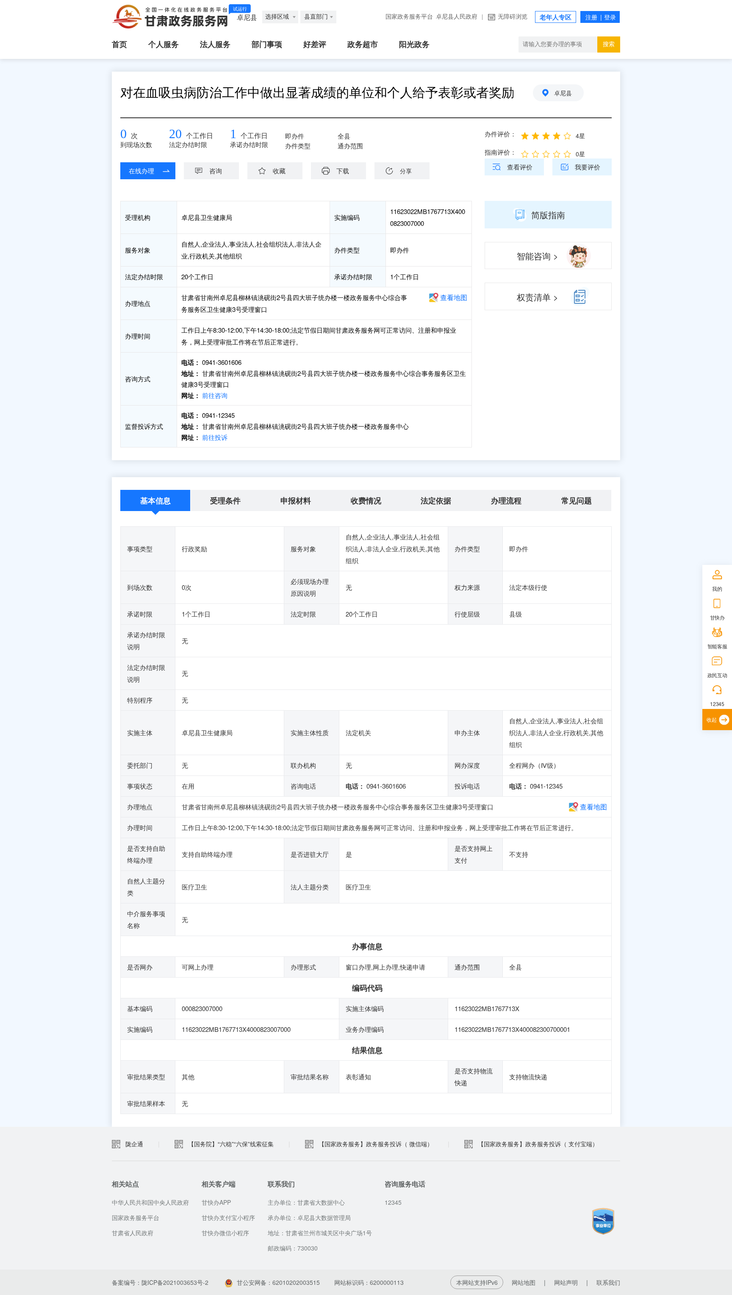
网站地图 (523, 1282)
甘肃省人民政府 (132, 1232)
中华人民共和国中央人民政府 (150, 1202)
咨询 (215, 170)
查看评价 (519, 166)
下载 (342, 170)
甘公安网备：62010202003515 (278, 1282)
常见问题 (576, 500)
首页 (119, 44)
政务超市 (362, 44)
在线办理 (141, 170)
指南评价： (500, 151)
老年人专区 (555, 17)
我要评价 (587, 166)
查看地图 (453, 297)
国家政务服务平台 (409, 17)
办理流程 (506, 500)
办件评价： (500, 133)
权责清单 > (537, 297)
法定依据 (436, 500)
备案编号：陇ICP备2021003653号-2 (160, 1282)
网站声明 (566, 1282)
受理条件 (225, 500)
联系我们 (608, 1282)
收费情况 (366, 500)
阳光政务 (414, 44)
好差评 (314, 44)
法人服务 (215, 44)
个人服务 (163, 44)
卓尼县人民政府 (456, 17)
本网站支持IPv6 (477, 1282)
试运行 (240, 8)
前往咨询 (213, 395)
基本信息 (155, 500)
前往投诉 (213, 437)
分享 (406, 171)
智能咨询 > (537, 256)
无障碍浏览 (512, 17)
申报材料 (295, 500)
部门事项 (267, 44)
